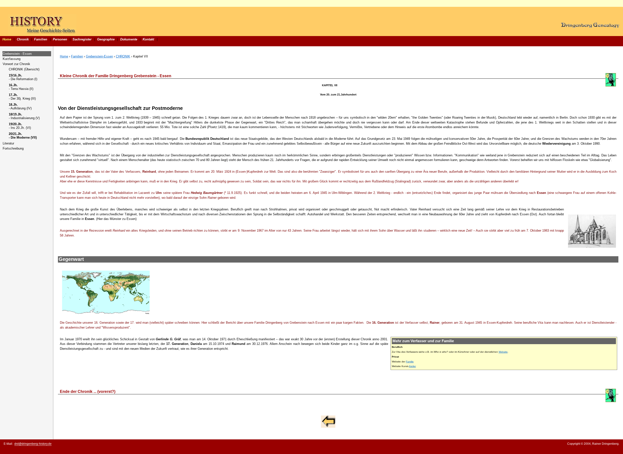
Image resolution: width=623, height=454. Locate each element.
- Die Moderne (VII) (23, 135)
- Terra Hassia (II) (21, 87)
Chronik (23, 39)
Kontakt (148, 39)
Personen (60, 39)
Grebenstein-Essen (99, 56)
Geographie (106, 39)
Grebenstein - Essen (17, 54)
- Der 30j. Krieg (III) (22, 96)
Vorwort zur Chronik (16, 64)
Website (503, 351)
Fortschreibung (13, 148)
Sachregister (82, 39)
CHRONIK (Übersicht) (24, 69)
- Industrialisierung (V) (24, 116)
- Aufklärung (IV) (20, 106)
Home (6, 39)
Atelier (412, 366)
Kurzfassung (11, 59)
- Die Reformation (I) (23, 77)
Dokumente (128, 39)
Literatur (8, 143)
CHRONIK (123, 56)
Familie (410, 361)
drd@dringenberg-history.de (33, 443)
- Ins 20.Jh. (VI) (20, 126)
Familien (40, 39)
